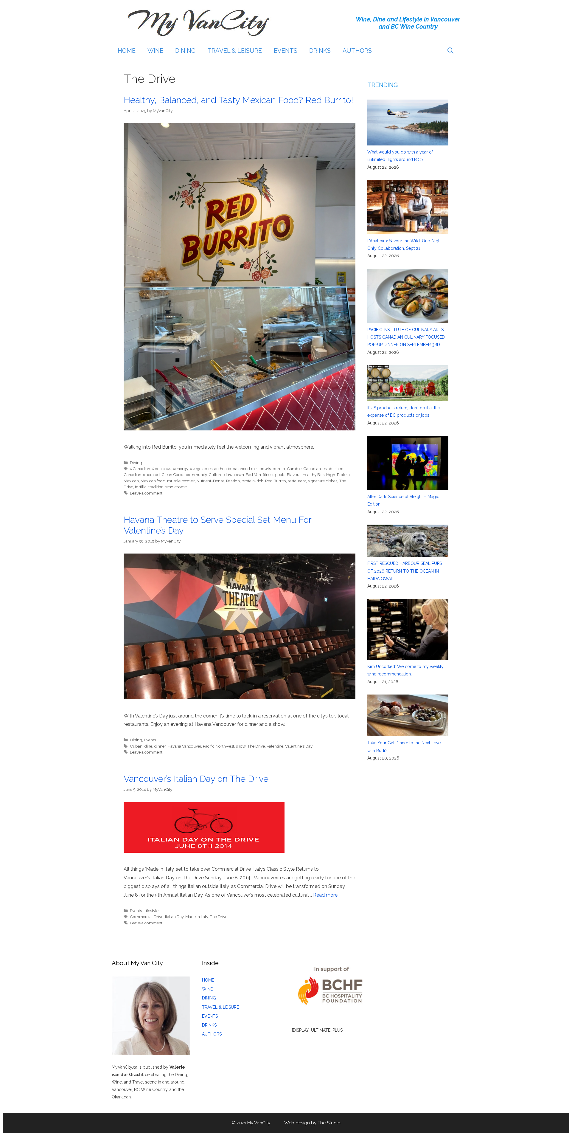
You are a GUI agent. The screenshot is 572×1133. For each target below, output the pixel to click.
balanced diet (245, 468)
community (196, 474)
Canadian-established (323, 468)
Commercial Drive (146, 916)
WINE (155, 50)
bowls (265, 468)
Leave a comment (146, 493)
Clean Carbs (172, 474)
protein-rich (252, 480)
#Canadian (140, 468)
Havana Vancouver (184, 746)
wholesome (176, 486)
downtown (234, 474)
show (240, 746)
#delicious (161, 468)
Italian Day (174, 916)
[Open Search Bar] (450, 51)
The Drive (256, 746)
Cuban (136, 746)
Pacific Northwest (218, 746)
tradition (156, 486)
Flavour (294, 474)
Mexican (131, 480)
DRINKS (320, 50)
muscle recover (181, 480)
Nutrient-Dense (210, 480)
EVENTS (285, 50)
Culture (215, 474)
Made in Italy (196, 916)
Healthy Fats (313, 474)
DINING (185, 50)
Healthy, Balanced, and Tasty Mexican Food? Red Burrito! (238, 100)
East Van (253, 474)
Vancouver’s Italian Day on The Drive (196, 779)
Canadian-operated (142, 474)
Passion (233, 480)
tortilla (141, 486)
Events (150, 739)
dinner (160, 746)
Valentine (275, 746)
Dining (136, 462)
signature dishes (322, 480)
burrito (279, 468)
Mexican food (153, 480)
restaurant (297, 480)
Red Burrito (275, 480)
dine (148, 746)
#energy (180, 468)
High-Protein (338, 474)
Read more (325, 895)
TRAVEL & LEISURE (234, 50)
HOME (127, 50)
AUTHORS (357, 50)
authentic (222, 468)
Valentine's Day (299, 746)
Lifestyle (151, 910)
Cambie (294, 468)
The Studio (329, 1123)
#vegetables (201, 468)
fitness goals (274, 474)
